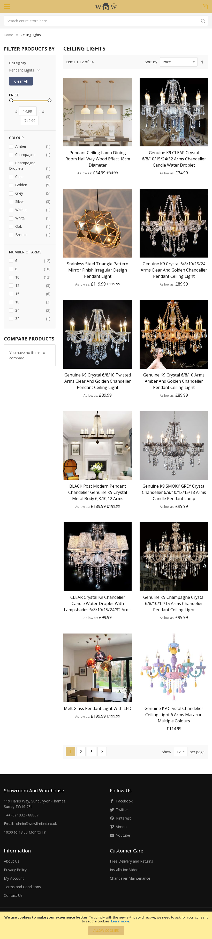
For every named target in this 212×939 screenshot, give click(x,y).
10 (32, 277)
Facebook (124, 801)
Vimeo (121, 826)
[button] (97, 141)
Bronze (32, 234)
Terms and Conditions (22, 886)
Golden (32, 184)
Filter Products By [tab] (29, 49)
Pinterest (123, 818)
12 (32, 285)
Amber (32, 146)
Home (8, 34)
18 (32, 301)
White (32, 217)
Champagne (32, 154)
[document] (106, 925)
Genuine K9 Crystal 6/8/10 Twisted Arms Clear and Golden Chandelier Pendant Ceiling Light (97, 381)
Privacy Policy (15, 869)
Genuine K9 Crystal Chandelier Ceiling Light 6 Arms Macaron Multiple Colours (174, 715)
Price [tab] (14, 95)
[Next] (102, 751)
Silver (32, 201)
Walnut (32, 209)
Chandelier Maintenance (130, 878)
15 (32, 293)
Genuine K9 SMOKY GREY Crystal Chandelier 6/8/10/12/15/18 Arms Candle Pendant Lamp (174, 492)
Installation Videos (125, 869)
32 (32, 318)
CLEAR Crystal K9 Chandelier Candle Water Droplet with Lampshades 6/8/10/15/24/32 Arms (98, 603)
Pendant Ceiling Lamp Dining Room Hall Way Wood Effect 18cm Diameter (97, 159)
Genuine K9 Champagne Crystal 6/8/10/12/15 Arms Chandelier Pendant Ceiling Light (174, 603)
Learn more (120, 921)
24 (32, 310)
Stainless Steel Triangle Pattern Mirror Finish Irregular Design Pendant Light (97, 270)
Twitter (122, 809)
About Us (11, 861)
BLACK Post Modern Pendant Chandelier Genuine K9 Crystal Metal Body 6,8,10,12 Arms (97, 492)
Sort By (151, 61)
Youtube (123, 835)
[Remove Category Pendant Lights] (38, 70)
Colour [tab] (16, 138)
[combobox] (106, 21)
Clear (32, 176)
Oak (32, 226)
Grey (32, 193)
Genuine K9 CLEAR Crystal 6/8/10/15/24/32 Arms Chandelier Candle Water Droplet (174, 159)
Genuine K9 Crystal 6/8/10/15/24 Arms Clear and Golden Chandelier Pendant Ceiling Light (174, 270)
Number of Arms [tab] (25, 252)
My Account (14, 878)
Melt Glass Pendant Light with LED (97, 708)
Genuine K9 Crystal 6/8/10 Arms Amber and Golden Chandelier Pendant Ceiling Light (174, 381)
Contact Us (13, 895)
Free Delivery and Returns (131, 861)
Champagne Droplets (29, 165)
